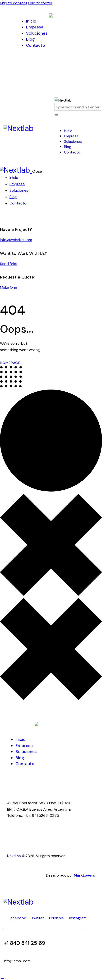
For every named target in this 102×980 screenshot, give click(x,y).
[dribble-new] (13, 216)
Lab (18, 856)
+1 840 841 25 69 (24, 943)
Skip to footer (40, 2)
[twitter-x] (7, 216)
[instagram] (18, 216)
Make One (8, 287)
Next (11, 856)
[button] (57, 124)
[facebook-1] (2, 216)
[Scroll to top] (2, 976)
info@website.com (16, 239)
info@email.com (17, 960)
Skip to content (13, 2)
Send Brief (8, 263)
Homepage (10, 363)
